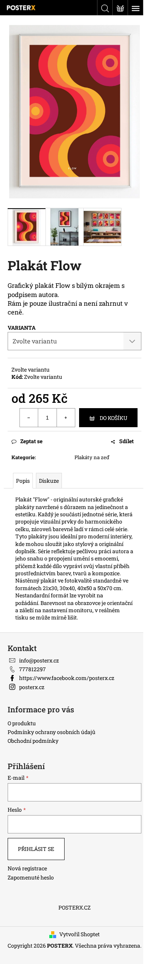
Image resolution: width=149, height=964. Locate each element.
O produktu (22, 723)
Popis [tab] (23, 480)
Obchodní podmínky (33, 740)
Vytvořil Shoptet (79, 934)
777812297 (32, 669)
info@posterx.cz (39, 660)
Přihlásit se (36, 848)
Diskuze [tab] (49, 480)
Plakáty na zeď (91, 457)
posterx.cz (31, 687)
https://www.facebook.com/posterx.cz (66, 678)
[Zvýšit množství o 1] (66, 418)
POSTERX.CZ (74, 907)
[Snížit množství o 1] (29, 418)
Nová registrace (27, 868)
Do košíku (113, 417)
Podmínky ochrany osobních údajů (52, 732)
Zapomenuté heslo (31, 877)
